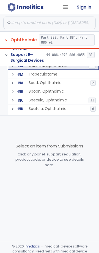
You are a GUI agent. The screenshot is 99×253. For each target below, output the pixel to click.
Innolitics (32, 246)
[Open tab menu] (65, 7)
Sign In (84, 7)
